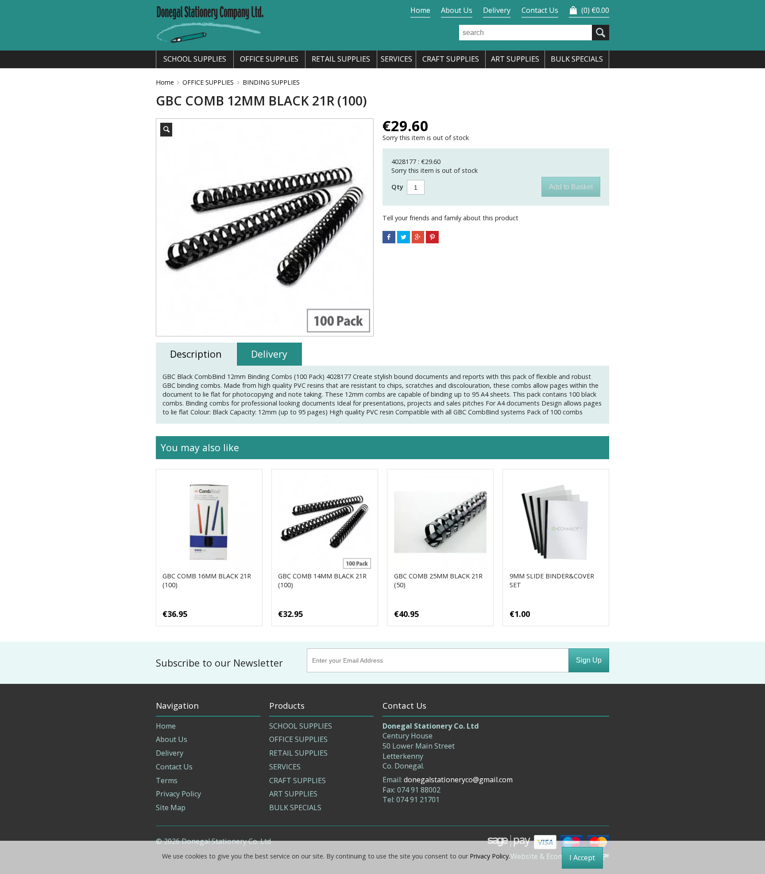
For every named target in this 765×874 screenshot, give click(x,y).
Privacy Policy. (490, 856)
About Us (456, 10)
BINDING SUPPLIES (271, 82)
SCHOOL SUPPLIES (300, 726)
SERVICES (285, 767)
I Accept (582, 857)
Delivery (496, 10)
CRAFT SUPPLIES (297, 780)
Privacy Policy (178, 794)
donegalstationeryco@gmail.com (458, 779)
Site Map (170, 807)
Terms (167, 780)
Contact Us (540, 10)
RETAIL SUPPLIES (298, 753)
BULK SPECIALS (295, 807)
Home (420, 10)
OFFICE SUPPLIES (208, 82)
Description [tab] (196, 353)
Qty (397, 187)
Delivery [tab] (269, 353)
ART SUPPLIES (293, 794)
